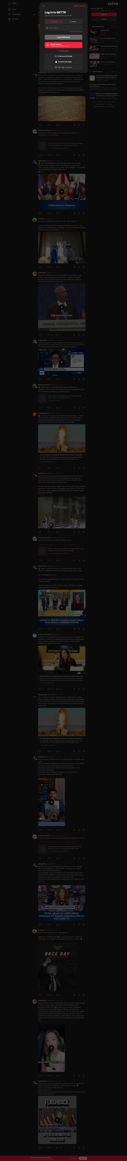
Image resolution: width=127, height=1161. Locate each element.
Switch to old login (79, 6)
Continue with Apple (65, 62)
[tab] (54, 21)
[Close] (43, 5)
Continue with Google (65, 56)
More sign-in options (65, 67)
